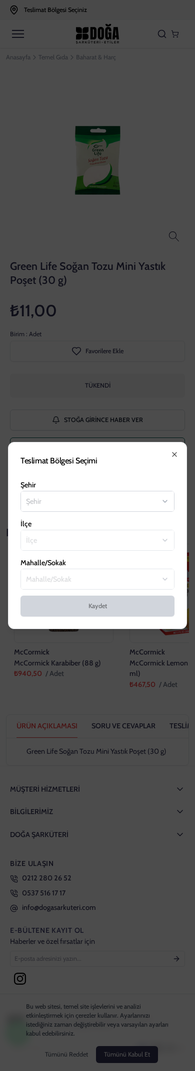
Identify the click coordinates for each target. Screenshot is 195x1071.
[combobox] (91, 501)
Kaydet (97, 606)
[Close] (174, 454)
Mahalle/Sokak (43, 562)
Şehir (28, 484)
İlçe (26, 523)
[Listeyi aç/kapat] (165, 501)
